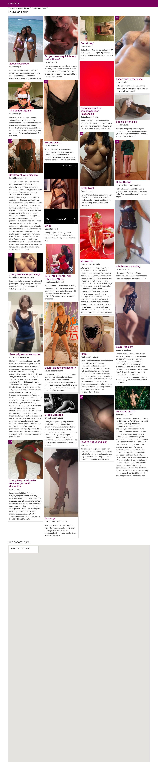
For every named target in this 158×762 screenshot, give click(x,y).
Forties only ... (53, 142)
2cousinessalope (19, 63)
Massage (50, 518)
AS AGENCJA (13, 3)
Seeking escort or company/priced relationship (91, 111)
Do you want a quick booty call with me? (60, 58)
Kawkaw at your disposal (23, 175)
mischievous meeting (128, 266)
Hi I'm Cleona (123, 182)
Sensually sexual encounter (25, 354)
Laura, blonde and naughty (60, 367)
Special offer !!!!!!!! (126, 121)
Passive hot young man (94, 441)
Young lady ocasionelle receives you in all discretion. (22, 483)
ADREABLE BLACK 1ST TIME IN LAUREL (58, 277)
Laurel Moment (124, 346)
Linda (48, 225)
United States (23, 8)
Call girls (11, 8)
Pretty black (87, 188)
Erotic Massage (54, 414)
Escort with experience (129, 79)
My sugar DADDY (126, 411)
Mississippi (36, 8)
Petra (84, 353)
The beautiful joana (20, 110)
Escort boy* (87, 43)
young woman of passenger (25, 274)
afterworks (87, 261)
